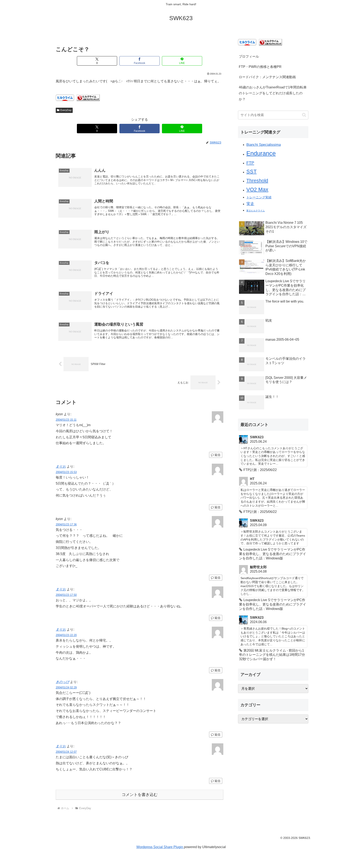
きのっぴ (62, 682)
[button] (304, 115)
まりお (61, 466)
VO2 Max (257, 189)
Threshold (257, 180)
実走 (250, 204)
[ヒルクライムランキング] (88, 97)
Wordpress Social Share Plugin (160, 847)
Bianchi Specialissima (263, 144)
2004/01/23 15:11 (66, 419)
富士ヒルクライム (255, 210)
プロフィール (249, 56)
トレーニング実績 (259, 197)
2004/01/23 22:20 (66, 635)
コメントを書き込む (140, 794)
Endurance (261, 153)
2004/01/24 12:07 (66, 751)
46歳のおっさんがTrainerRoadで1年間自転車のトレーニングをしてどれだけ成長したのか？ (273, 93)
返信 (217, 455)
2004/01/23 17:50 (66, 594)
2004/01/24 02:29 (66, 687)
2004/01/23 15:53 (66, 472)
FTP (250, 162)
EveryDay (65, 110)
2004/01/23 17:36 (66, 524)
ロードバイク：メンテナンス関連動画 (267, 77)
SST (251, 171)
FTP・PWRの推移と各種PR (260, 67)
